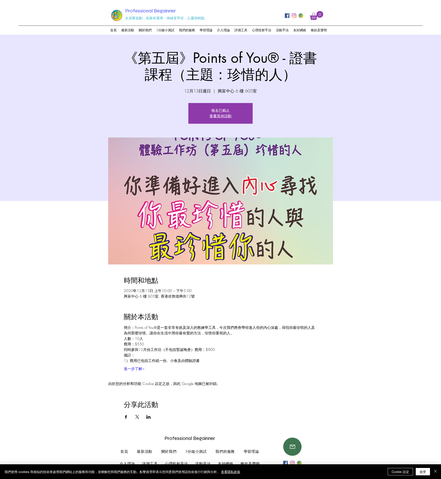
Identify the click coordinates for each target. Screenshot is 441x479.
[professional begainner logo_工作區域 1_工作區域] (301, 15)
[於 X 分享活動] (137, 417)
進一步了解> (134, 368)
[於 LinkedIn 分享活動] (148, 417)
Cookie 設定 (400, 471)
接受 (423, 471)
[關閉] (435, 471)
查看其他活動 (220, 116)
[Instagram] (294, 15)
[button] (316, 15)
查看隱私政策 (230, 471)
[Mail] (292, 447)
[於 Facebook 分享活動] (126, 417)
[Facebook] (287, 15)
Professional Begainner (150, 11)
